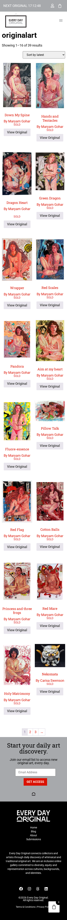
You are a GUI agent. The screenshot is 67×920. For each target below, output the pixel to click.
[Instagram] (29, 889)
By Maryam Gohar (17, 118)
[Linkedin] (46, 889)
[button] (61, 20)
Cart (60, 6)
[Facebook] (21, 889)
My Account (52, 6)
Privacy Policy (44, 907)
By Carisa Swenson (50, 677)
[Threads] (38, 889)
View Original (17, 132)
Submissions (33, 839)
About (33, 835)
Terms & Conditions (25, 907)
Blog (33, 831)
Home (33, 827)
